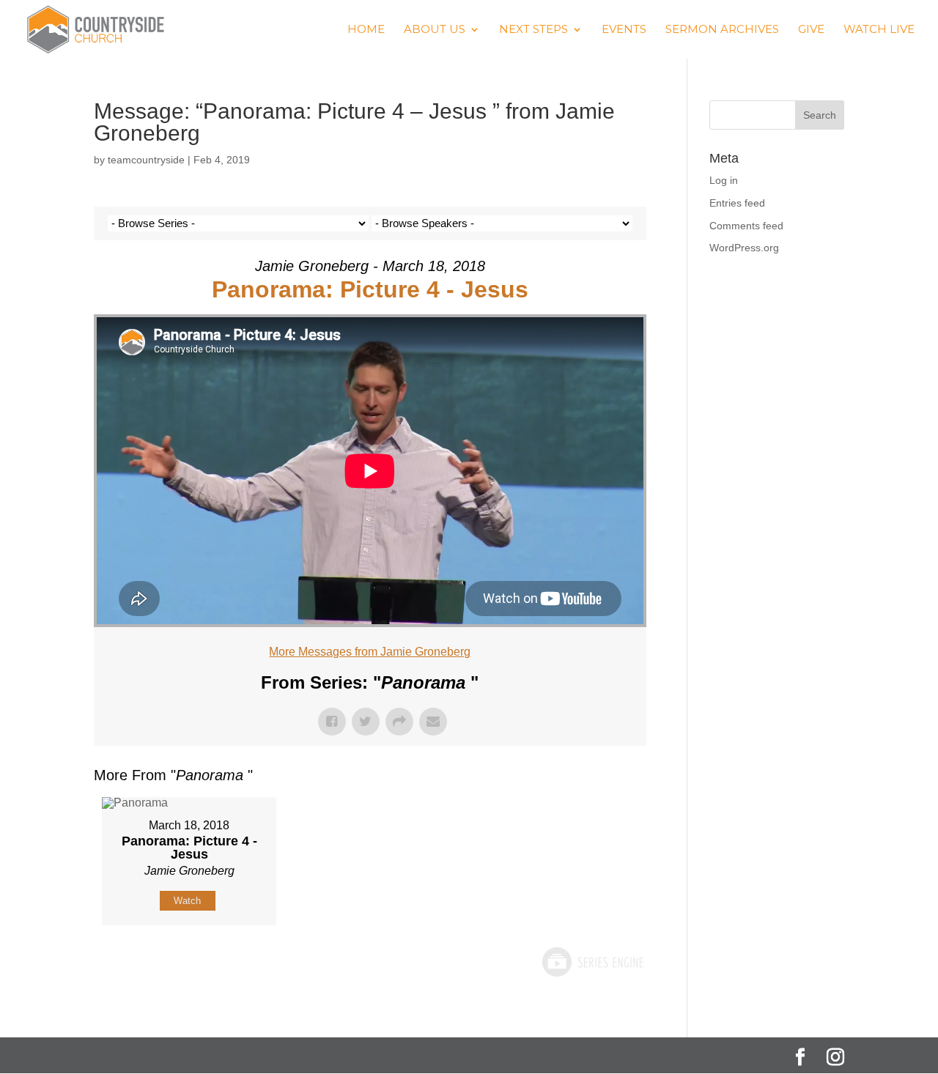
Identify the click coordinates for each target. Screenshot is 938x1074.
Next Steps (533, 30)
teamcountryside (146, 160)
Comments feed (746, 226)
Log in (723, 180)
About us (434, 30)
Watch (187, 900)
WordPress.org (744, 247)
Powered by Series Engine (592, 962)
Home (366, 30)
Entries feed (737, 203)
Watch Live (879, 30)
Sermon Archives (722, 30)
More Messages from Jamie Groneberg (369, 651)
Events (624, 30)
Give (811, 30)
